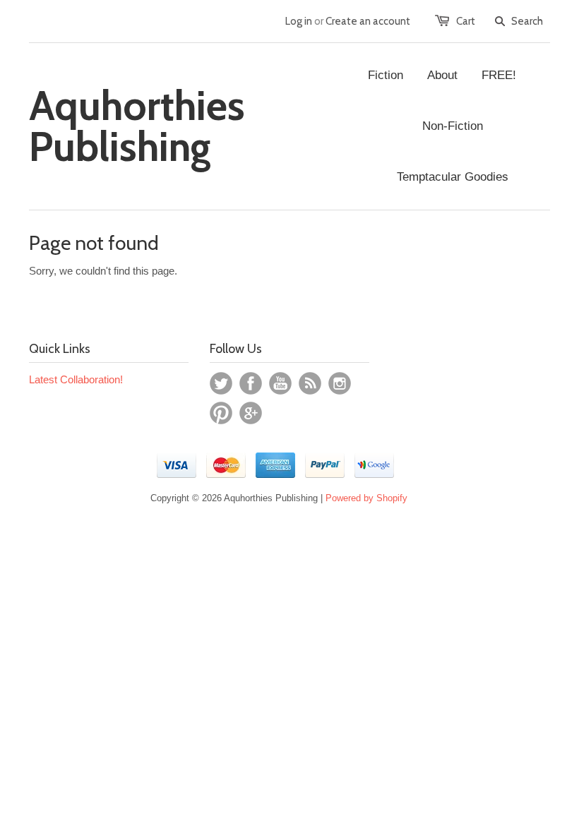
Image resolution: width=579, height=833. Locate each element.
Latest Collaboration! (76, 379)
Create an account (368, 21)
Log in (298, 21)
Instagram (339, 383)
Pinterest (221, 413)
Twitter (221, 383)
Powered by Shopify (366, 498)
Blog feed (310, 383)
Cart (465, 21)
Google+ (250, 413)
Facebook (250, 383)
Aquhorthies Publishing (137, 126)
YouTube (280, 383)
